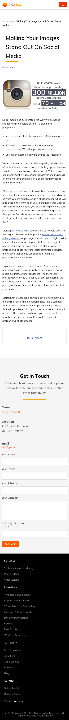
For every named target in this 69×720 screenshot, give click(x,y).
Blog (6, 673)
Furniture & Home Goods (18, 612)
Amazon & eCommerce (17, 594)
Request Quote (12, 694)
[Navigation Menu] (63, 4)
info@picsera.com (13, 447)
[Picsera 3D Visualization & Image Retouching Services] (12, 4)
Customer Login (14, 701)
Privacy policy (45, 715)
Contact (9, 680)
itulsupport (11, 66)
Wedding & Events (15, 635)
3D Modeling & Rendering (18, 568)
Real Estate (10, 629)
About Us (9, 655)
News (12, 21)
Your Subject (9, 483)
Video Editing (11, 579)
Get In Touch (11, 688)
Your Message (10, 497)
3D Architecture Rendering (19, 606)
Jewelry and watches (16, 617)
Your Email (8, 468)
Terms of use (23, 715)
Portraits (9, 623)
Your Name (8, 454)
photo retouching (19, 230)
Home (5, 21)
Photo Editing (12, 573)
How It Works (12, 650)
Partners (9, 667)
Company (10, 642)
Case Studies (11, 661)
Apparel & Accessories (17, 600)
